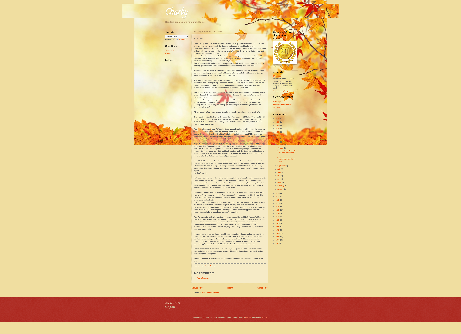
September (281, 166)
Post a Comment (203, 278)
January (280, 189)
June (279, 172)
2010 (277, 220)
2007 (277, 230)
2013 (277, 210)
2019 (277, 142)
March (279, 182)
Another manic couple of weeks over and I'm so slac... (286, 159)
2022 (277, 132)
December (281, 145)
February (281, 186)
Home (230, 288)
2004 (277, 240)
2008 (277, 227)
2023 (277, 129)
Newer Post (197, 288)
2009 (277, 223)
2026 (277, 119)
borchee (248, 317)
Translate (182, 39)
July (279, 169)
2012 (277, 213)
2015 (277, 203)
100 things (277, 101)
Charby (176, 12)
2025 (277, 122)
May (279, 176)
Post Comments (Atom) (210, 292)
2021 (277, 135)
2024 (277, 125)
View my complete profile (282, 91)
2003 (277, 243)
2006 (277, 233)
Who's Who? (277, 108)
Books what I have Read (282, 104)
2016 (277, 200)
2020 (277, 139)
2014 (277, 207)
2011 (277, 217)
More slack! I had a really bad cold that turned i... (286, 153)
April (279, 179)
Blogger (264, 317)
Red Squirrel (169, 50)
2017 (277, 197)
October (280, 148)
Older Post (262, 288)
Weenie (167, 53)
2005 (277, 237)
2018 (277, 193)
